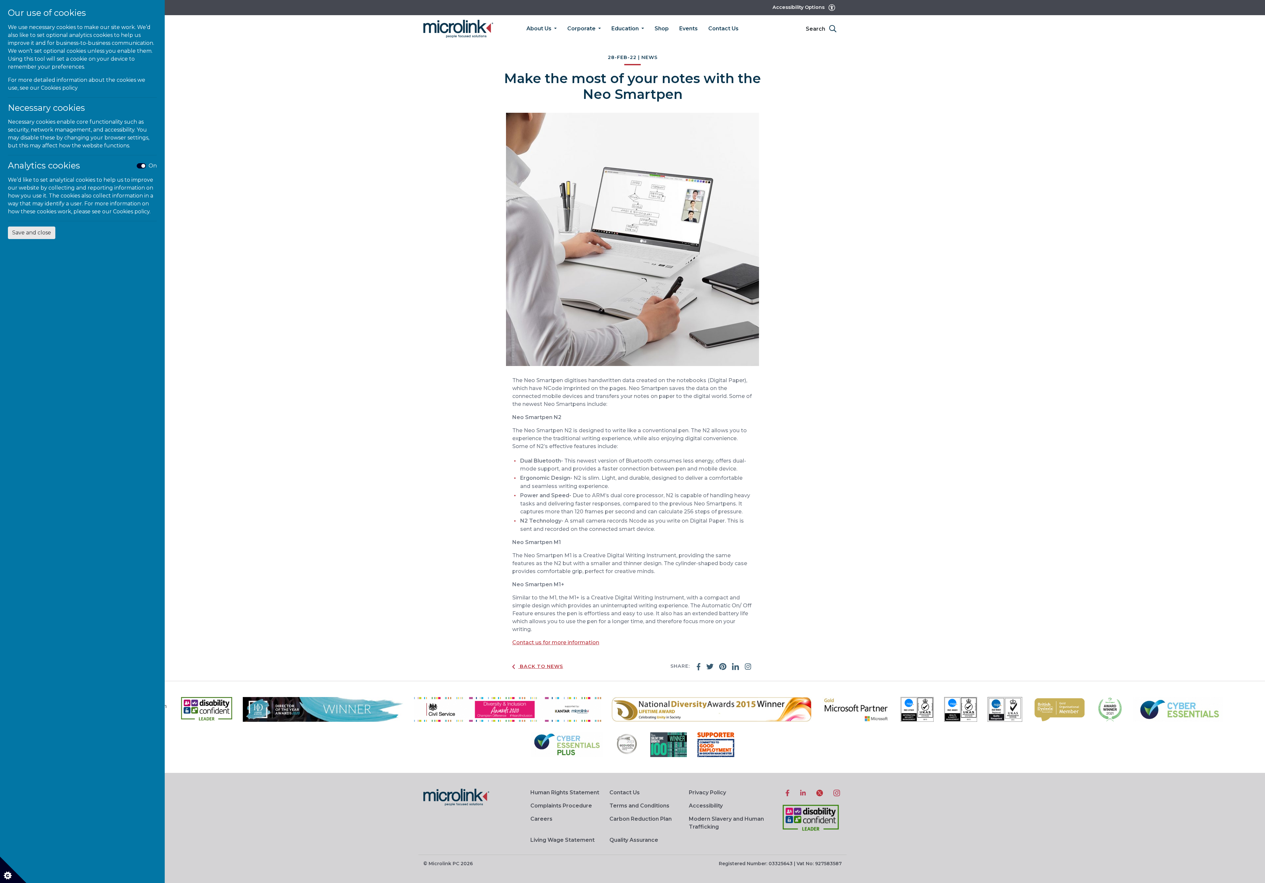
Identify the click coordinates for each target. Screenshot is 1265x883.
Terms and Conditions (639, 806)
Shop (662, 28)
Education (625, 28)
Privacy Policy (707, 792)
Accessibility (706, 806)
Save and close (31, 232)
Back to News (541, 666)
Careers (541, 819)
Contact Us (723, 28)
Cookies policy (59, 88)
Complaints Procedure (561, 806)
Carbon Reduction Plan (640, 819)
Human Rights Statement (564, 792)
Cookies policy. (132, 211)
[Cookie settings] (13, 870)
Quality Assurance (633, 840)
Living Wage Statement (562, 840)
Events (688, 28)
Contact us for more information (555, 642)
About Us (539, 28)
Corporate (582, 28)
